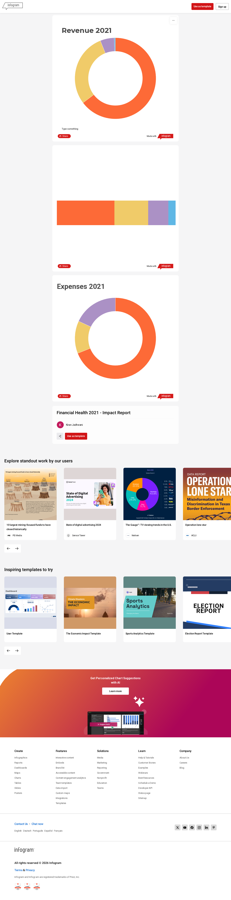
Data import (61, 788)
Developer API (145, 788)
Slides (17, 788)
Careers (183, 762)
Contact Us (21, 824)
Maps (17, 772)
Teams (100, 788)
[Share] (60, 436)
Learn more (115, 691)
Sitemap (142, 798)
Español (48, 830)
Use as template (203, 6)
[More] (173, 20)
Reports (18, 762)
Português (38, 830)
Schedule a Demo (147, 783)
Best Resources (146, 778)
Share (65, 136)
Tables (17, 783)
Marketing (102, 762)
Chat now (37, 824)
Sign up (222, 6)
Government (103, 772)
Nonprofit (102, 778)
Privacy (30, 870)
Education (102, 783)
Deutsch (27, 830)
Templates (61, 803)
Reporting (102, 767)
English (18, 830)
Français (58, 830)
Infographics (20, 757)
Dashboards (20, 767)
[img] (85, 213)
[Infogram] (12, 6)
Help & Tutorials (146, 757)
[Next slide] (16, 548)
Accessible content (65, 772)
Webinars (143, 772)
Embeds (60, 762)
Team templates (64, 783)
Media (100, 757)
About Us (184, 757)
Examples (143, 767)
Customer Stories (146, 762)
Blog (182, 767)
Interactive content (65, 757)
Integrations (61, 798)
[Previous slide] (8, 548)
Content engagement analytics (71, 778)
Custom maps (63, 793)
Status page (144, 793)
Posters (18, 793)
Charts (17, 778)
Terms (18, 870)
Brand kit (60, 767)
